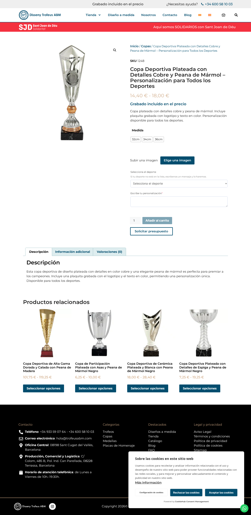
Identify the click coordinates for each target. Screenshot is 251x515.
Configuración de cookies (151, 492)
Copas (146, 46)
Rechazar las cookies (186, 492)
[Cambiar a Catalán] (200, 15)
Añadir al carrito (157, 220)
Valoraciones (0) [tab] (109, 252)
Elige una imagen (177, 160)
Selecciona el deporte (143, 171)
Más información (148, 482)
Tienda (91, 15)
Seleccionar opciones (43, 388)
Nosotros (148, 15)
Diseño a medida (121, 15)
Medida (137, 130)
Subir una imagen (144, 160)
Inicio (134, 46)
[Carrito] (223, 15)
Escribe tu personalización (152, 193)
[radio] (136, 139)
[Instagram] (52, 506)
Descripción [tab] (38, 252)
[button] (236, 15)
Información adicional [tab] (72, 252)
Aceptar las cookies (221, 492)
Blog (187, 15)
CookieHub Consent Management (192, 501)
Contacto (170, 15)
